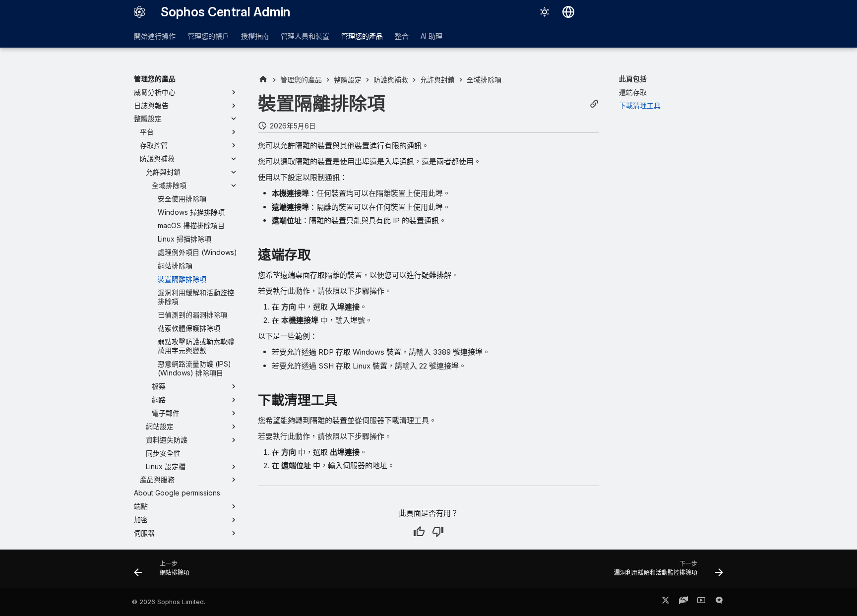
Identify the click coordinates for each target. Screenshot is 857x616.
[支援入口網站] (683, 602)
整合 (402, 36)
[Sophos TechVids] (701, 602)
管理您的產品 (362, 36)
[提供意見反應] (719, 602)
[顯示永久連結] (594, 104)
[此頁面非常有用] (419, 532)
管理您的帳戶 (208, 36)
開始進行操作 (155, 36)
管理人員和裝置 (305, 36)
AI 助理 (431, 36)
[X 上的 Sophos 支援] (665, 602)
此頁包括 (633, 78)
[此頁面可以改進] (437, 532)
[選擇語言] (568, 12)
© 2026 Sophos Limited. (168, 602)
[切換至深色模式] (544, 12)
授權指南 (255, 36)
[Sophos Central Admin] (139, 12)
